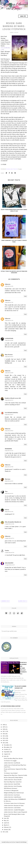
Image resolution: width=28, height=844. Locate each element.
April (5, 823)
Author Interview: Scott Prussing (13, 786)
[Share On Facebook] (9, 173)
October (6, 749)
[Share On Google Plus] (12, 173)
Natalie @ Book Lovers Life (13, 398)
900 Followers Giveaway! (10, 788)
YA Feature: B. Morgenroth (11, 790)
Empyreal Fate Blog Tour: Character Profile (15, 775)
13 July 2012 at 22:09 (9, 340)
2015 (4, 736)
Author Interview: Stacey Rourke (13, 779)
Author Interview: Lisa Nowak (12, 763)
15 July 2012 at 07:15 (9, 400)
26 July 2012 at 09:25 (9, 430)
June (5, 818)
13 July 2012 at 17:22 (9, 302)
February (6, 827)
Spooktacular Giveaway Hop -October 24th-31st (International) (23, 668)
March (5, 825)
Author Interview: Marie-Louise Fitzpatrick (15, 812)
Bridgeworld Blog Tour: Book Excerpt (14, 792)
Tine (6, 491)
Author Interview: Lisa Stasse (12, 795)
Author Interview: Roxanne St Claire (13, 805)
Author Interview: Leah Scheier (12, 807)
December (6, 745)
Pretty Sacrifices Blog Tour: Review (13, 758)
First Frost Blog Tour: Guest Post (13, 782)
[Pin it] (15, 173)
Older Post (22, 601)
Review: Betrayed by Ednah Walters (13, 777)
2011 (4, 832)
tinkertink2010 (9, 563)
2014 (4, 738)
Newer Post (6, 601)
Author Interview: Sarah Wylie (12, 784)
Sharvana (7, 479)
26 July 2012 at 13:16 (9, 450)
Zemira (7, 550)
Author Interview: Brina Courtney (11, 706)
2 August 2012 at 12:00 (9, 524)
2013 (4, 740)
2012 (4, 742)
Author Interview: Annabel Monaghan (14, 810)
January (6, 829)
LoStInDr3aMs (9, 338)
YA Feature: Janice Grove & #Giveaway (14, 803)
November (6, 747)
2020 (4, 724)
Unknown (7, 284)
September (7, 751)
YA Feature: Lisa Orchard (10, 773)
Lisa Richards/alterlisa (11, 412)
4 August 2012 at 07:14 (9, 538)
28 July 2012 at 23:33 (9, 481)
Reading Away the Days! (14, 6)
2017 (4, 731)
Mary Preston (9, 354)
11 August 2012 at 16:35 (9, 564)
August (6, 754)
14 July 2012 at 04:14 (9, 356)
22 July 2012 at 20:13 (9, 414)
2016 (4, 733)
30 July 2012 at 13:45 (9, 511)
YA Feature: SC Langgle (10, 760)
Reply (25, 296)
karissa (7, 509)
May (5, 820)
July (5, 756)
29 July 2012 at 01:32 (9, 493)
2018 (4, 729)
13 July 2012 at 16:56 (9, 286)
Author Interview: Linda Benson (12, 797)
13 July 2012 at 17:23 (9, 320)
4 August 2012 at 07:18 (9, 552)
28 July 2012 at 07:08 (9, 466)
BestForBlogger (24, 842)
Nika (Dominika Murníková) (13, 522)
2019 (4, 727)
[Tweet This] (6, 173)
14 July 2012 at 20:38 (9, 372)
